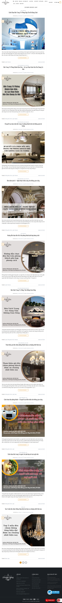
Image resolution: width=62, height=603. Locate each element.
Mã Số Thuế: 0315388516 (21, 581)
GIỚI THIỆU (16, 1)
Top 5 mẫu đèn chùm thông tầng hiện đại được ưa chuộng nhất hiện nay (23, 509)
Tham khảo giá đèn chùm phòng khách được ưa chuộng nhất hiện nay (23, 345)
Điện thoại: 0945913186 (20, 591)
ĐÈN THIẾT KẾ (36, 1)
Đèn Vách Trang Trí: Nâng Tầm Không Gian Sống (23, 290)
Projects (27, 65)
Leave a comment (41, 118)
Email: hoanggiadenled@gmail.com (22, 593)
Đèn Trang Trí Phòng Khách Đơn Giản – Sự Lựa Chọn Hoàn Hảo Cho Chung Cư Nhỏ (23, 68)
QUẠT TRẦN (31, 1)
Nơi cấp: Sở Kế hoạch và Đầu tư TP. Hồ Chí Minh (23, 586)
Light (21, 10)
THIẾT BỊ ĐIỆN (41, 1)
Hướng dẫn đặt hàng (35, 577)
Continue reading (23, 57)
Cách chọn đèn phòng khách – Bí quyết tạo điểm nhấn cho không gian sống (23, 399)
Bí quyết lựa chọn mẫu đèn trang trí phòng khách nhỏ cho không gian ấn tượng (23, 125)
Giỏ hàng (17, 3)
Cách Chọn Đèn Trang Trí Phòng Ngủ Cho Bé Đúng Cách (23, 12)
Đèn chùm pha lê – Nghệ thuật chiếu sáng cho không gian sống (23, 180)
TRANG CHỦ (20, 1)
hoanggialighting (29, 15)
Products (24, 10)
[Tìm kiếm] (13, 1)
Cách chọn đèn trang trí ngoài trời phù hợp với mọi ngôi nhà (23, 454)
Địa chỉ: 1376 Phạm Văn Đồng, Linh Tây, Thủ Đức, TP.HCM (22, 589)
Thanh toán (21, 3)
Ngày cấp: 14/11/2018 (20, 583)
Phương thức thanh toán (36, 579)
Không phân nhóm (21, 65)
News (16, 394)
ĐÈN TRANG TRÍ (25, 1)
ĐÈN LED (46, 1)
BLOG (14, 3)
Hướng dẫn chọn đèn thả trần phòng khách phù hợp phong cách (23, 235)
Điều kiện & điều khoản (36, 588)
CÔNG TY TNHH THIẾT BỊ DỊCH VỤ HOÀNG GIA (22, 578)
